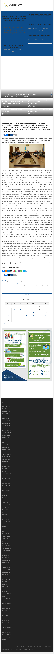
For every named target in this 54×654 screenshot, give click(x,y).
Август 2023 (5, 492)
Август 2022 (5, 521)
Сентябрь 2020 (5, 577)
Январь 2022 (5, 538)
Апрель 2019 (5, 617)
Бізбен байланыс (39, 646)
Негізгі (17, 646)
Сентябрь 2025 (5, 432)
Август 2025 (5, 435)
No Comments (14, 25)
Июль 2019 (4, 610)
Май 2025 (4, 442)
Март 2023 (4, 504)
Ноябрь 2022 (5, 514)
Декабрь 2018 (5, 627)
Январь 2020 (5, 596)
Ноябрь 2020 (5, 572)
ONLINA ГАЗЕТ (30, 646)
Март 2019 (4, 620)
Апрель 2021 (5, 560)
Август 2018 (5, 637)
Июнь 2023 (4, 497)
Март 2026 (4, 418)
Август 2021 (5, 550)
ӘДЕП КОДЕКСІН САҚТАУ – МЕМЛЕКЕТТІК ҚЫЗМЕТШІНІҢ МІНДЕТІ (14, 46)
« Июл (3, 323)
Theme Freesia (15, 649)
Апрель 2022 (5, 531)
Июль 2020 (4, 581)
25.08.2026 (19, 22)
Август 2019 (5, 608)
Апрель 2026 (5, 416)
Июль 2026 (4, 408)
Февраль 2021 (5, 565)
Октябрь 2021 (5, 545)
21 (33, 315)
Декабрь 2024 (5, 454)
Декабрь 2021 (5, 541)
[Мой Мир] (8, 271)
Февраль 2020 (5, 593)
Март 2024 (4, 476)
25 (14, 318)
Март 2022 (4, 533)
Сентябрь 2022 (5, 519)
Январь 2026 (5, 423)
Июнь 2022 (4, 526)
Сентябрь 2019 (5, 605)
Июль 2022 (4, 524)
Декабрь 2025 (5, 425)
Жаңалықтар (14, 14)
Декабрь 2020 (5, 569)
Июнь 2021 (4, 555)
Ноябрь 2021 (5, 543)
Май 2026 (4, 413)
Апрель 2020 (5, 589)
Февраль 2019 (5, 622)
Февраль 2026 (5, 420)
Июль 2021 (4, 553)
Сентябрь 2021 (5, 548)
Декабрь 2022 (5, 512)
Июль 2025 (4, 437)
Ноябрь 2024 (5, 456)
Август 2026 (5, 406)
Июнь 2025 (4, 440)
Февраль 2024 (5, 478)
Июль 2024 (4, 466)
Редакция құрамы (47, 646)
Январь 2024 (5, 480)
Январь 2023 (5, 509)
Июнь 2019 (4, 613)
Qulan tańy (15, 4)
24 (8, 318)
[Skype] (24, 271)
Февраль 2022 (5, 536)
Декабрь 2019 (5, 598)
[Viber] (19, 271)
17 (8, 315)
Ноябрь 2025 (5, 428)
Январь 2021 (5, 567)
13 (27, 312)
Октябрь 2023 (5, 488)
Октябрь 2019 (5, 603)
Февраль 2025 (5, 449)
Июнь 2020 (4, 584)
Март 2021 (4, 562)
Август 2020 (5, 579)
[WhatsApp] (21, 271)
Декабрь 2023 (5, 483)
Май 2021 (4, 557)
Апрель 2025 (5, 444)
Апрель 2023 (5, 502)
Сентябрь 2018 (5, 634)
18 (14, 315)
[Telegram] (26, 271)
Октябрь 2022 (5, 516)
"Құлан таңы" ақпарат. (7, 22)
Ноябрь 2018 (5, 629)
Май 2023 (4, 500)
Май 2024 (4, 471)
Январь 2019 (5, 625)
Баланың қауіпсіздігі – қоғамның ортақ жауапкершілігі (39, 36)
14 (33, 312)
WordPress (20, 649)
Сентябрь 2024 (5, 461)
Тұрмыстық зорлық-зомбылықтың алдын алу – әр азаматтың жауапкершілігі (40, 15)
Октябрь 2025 (5, 430)
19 (20, 315)
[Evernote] (16, 271)
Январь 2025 (5, 452)
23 (46, 315)
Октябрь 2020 (5, 574)
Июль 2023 (4, 495)
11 (14, 312)
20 (27, 315)
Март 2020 (4, 591)
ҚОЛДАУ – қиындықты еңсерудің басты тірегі (40, 25)
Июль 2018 (4, 639)
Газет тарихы (23, 646)
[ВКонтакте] (3, 271)
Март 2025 (4, 447)
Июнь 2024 (4, 468)
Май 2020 (4, 586)
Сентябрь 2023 (5, 490)
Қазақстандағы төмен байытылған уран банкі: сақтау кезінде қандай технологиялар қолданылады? (14, 18)
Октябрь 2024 (5, 459)
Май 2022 (4, 529)
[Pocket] (14, 271)
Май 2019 (4, 615)
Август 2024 (5, 464)
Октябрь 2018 (5, 632)
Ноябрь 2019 (5, 601)
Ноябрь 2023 (5, 485)
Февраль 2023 (5, 507)
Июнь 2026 (4, 411)
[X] (11, 271)
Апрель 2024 (5, 473)
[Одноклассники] (6, 271)
